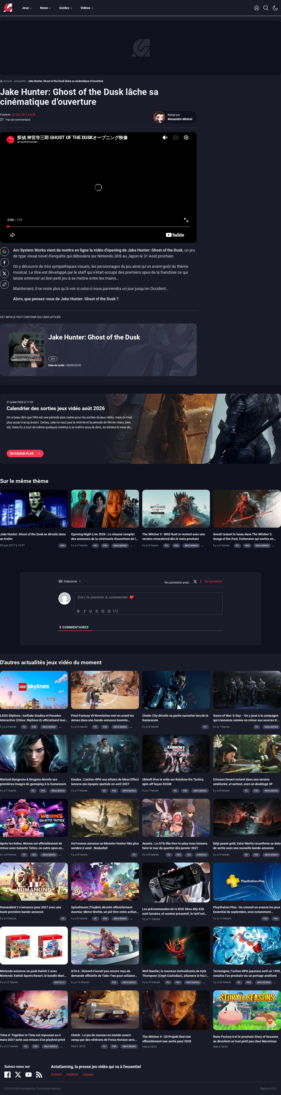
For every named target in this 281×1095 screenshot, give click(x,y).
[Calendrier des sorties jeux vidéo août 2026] (140, 429)
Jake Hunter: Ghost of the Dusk (94, 337)
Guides (64, 8)
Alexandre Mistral (180, 119)
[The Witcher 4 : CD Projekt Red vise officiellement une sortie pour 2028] (176, 1010)
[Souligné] (91, 611)
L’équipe (87, 1074)
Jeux (25, 8)
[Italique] (84, 611)
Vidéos (85, 8)
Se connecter (213, 581)
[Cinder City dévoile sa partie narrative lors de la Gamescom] (176, 690)
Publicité (72, 1074)
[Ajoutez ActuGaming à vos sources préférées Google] (4, 251)
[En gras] (78, 611)
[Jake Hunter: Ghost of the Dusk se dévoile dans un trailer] (34, 508)
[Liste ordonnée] (103, 611)
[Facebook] (7, 1075)
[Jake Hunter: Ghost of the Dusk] (26, 349)
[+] (115, 611)
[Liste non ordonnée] (109, 611)
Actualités (20, 81)
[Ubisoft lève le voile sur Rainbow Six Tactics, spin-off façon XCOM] (176, 753)
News (44, 8)
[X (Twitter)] (18, 1075)
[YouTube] (28, 1075)
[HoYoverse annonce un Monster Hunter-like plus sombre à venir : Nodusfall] (105, 817)
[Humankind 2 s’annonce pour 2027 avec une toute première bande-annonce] (34, 881)
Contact (56, 1074)
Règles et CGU (268, 1088)
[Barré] (97, 611)
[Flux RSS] (39, 1075)
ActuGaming (7, 8)
